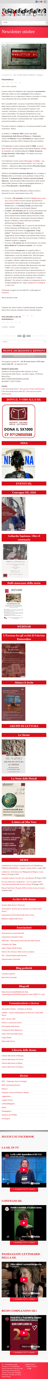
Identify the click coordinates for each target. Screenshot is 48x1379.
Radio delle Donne (8, 1041)
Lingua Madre (6, 1037)
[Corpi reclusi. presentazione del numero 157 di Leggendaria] (29, 336)
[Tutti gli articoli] (24, 336)
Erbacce (4, 1089)
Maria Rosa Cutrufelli (9, 977)
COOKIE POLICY (30, 1364)
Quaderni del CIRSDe (9, 1115)
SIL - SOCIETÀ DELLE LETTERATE (24, 75)
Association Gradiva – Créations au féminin (17, 1009)
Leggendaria (6, 1096)
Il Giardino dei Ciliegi (9, 944)
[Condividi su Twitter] (7, 82)
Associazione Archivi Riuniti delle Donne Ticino (18, 915)
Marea (4, 1107)
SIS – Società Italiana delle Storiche (14, 955)
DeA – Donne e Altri (8, 1019)
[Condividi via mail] (20, 82)
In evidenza (5, 327)
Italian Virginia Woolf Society (12, 948)
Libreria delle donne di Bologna (13, 1056)
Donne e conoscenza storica (12, 1022)
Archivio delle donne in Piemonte (13, 905)
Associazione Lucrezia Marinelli (13, 933)
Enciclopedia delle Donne (11, 1026)
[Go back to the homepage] (24, 15)
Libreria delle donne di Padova (12, 1067)
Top (30, 1368)
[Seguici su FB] (23, 315)
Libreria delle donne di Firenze (12, 1059)
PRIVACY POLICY (31, 1366)
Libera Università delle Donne (12, 1034)
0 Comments (39, 75)
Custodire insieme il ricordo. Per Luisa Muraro (18, 878)
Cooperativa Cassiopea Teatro (12, 937)
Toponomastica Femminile (11, 959)
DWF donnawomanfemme (11, 1085)
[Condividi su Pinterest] (12, 82)
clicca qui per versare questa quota (32, 389)
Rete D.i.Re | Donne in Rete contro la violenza (18, 952)
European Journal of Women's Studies (15, 1092)
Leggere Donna (7, 1100)
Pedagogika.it (6, 1111)
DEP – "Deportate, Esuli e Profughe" (14, 1081)
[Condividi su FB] (3, 82)
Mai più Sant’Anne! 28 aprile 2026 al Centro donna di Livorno (23, 888)
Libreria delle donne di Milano (12, 1063)
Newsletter (12, 327)
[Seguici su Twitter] (27, 315)
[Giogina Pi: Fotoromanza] (20, 336)
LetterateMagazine (8, 1104)
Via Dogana (6, 1118)
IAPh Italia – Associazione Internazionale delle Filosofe (21, 941)
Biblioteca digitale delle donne (12, 919)
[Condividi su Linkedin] (16, 82)
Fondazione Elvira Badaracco (12, 1030)
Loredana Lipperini (8, 974)
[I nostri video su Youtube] (32, 315)
